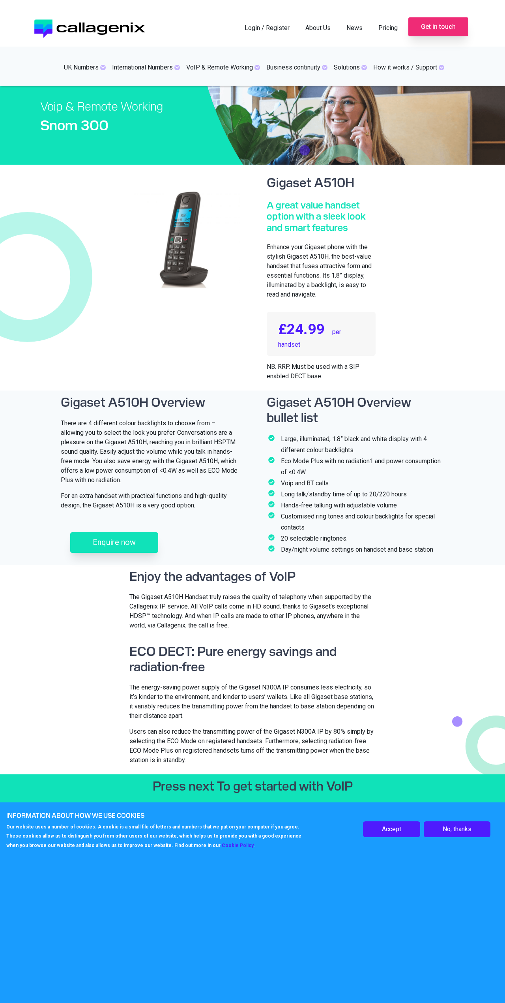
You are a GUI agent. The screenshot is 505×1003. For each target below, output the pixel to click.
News (354, 28)
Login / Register (267, 28)
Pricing (388, 28)
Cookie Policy (237, 845)
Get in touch (438, 26)
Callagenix (101, 26)
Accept (391, 829)
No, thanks (457, 829)
